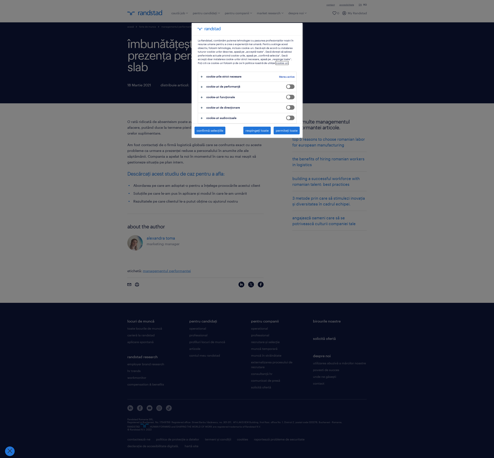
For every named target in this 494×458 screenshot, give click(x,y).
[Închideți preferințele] (10, 451)
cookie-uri (282, 63)
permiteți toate (287, 130)
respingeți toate (257, 130)
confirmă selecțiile (210, 130)
